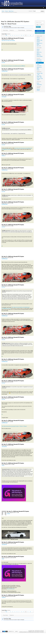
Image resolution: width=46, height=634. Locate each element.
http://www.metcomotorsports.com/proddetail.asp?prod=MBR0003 (13, 65)
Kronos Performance (10, 588)
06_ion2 (3, 62)
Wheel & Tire (39, 52)
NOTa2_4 (3, 155)
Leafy (3, 558)
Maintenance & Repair (39, 44)
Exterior (38, 49)
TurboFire (4, 597)
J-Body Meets (39, 84)
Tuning (38, 64)
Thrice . (3, 465)
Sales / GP (39, 45)
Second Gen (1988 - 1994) (39, 76)
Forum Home (5, 30)
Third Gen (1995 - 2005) (40, 79)
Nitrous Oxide (39, 61)
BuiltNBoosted (4, 71)
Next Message (29, 30)
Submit (42, 11)
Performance (39, 59)
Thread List (12, 30)
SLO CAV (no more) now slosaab (8, 40)
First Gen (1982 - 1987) (39, 74)
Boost (38, 62)
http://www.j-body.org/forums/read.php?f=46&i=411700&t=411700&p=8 (14, 426)
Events (38, 83)
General (38, 37)
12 (30, 35)
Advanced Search (40, 32)
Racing (38, 69)
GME (6, 631)
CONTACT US (10, 631)
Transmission (39, 65)
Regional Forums (38, 90)
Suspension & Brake (39, 68)
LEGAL (16, 631)
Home (3, 11)
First (6, 35)
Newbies (38, 41)
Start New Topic (40, 30)
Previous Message (21, 30)
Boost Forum (11, 11)
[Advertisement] (23, 17)
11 (27, 35)
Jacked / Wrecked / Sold (39, 40)
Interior (38, 50)
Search (38, 26)
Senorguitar (4, 96)
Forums (6, 11)
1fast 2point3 (4, 446)
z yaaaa (8, 513)
